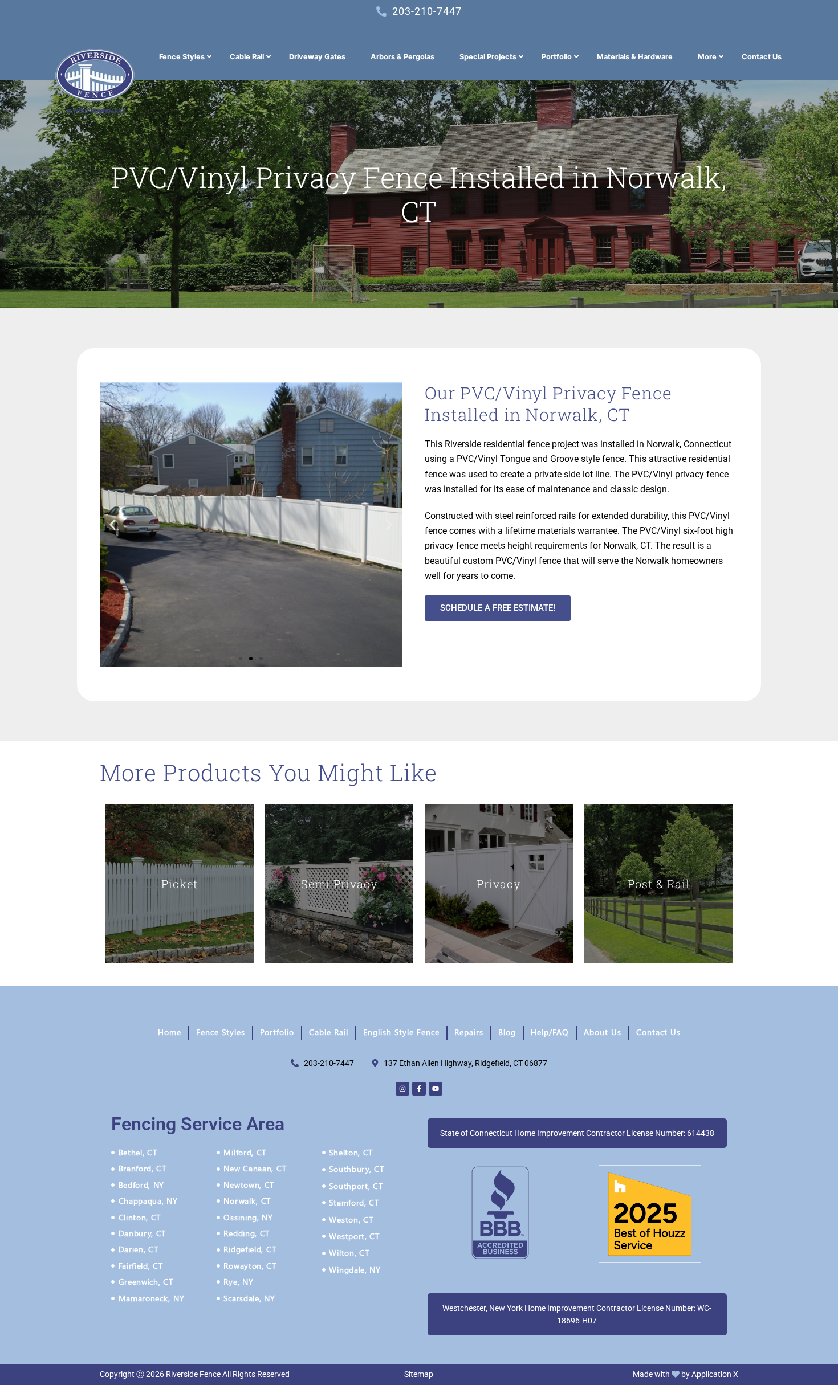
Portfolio (277, 1032)
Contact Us (658, 1032)
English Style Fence (401, 1032)
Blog (507, 1032)
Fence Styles (220, 1032)
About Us (602, 1032)
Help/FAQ (550, 1032)
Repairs (468, 1032)
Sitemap (418, 1374)
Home (169, 1032)
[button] (112, 525)
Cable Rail (328, 1032)
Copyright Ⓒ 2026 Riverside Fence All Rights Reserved (195, 1374)
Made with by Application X (685, 1374)
